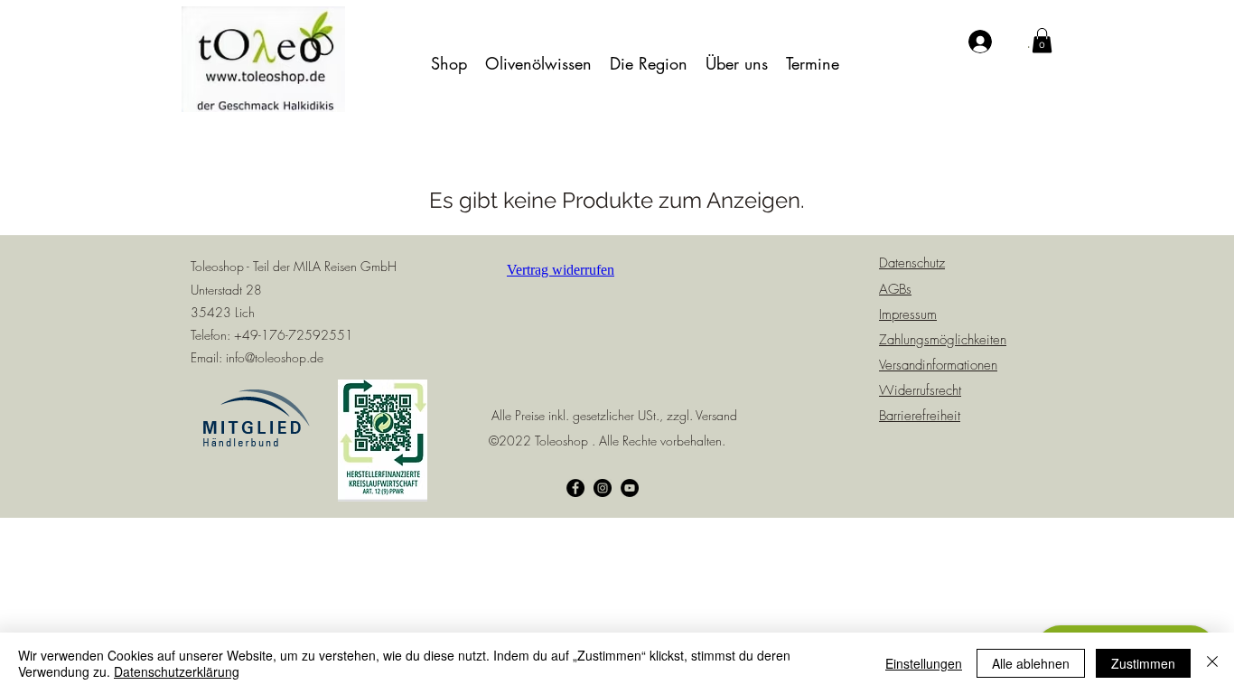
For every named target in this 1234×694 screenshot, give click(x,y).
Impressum (908, 314)
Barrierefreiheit (919, 416)
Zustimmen (1143, 663)
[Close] (1212, 663)
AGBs (895, 289)
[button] (449, 63)
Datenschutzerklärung (176, 671)
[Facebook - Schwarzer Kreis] (575, 488)
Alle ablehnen (1031, 663)
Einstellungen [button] (923, 663)
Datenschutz (912, 263)
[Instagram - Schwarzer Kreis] (603, 488)
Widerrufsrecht (920, 390)
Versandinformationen (938, 365)
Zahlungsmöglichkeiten (942, 340)
